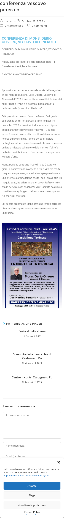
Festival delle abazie (32, 331)
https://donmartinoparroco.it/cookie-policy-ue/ (26, 475)
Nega (32, 495)
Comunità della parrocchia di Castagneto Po (32, 356)
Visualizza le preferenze (32, 505)
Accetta (32, 485)
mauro (9, 21)
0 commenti (39, 25)
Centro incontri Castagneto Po (32, 377)
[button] (58, 462)
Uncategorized (14, 25)
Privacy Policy (32, 512)
